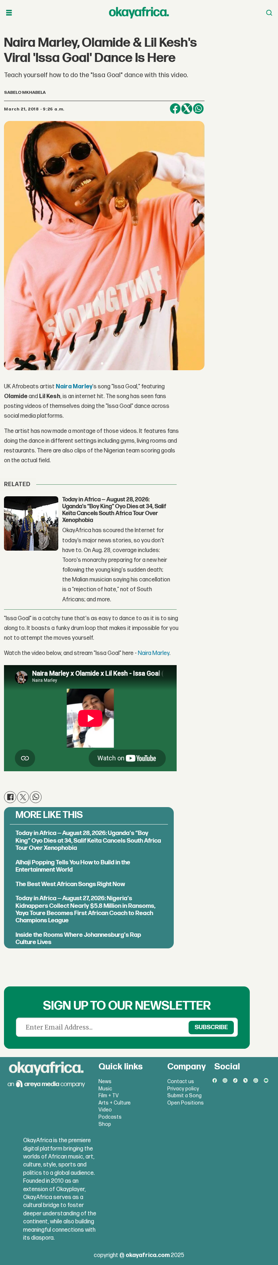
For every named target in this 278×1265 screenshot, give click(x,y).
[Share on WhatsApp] (198, 108)
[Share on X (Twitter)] (186, 108)
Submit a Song (184, 1096)
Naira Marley (74, 386)
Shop (104, 1124)
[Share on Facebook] (175, 108)
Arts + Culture (114, 1103)
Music (105, 1089)
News (104, 1081)
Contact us (180, 1081)
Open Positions (185, 1103)
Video (105, 1110)
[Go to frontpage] (139, 12)
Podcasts (110, 1117)
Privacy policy (183, 1089)
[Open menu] (9, 13)
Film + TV (108, 1096)
